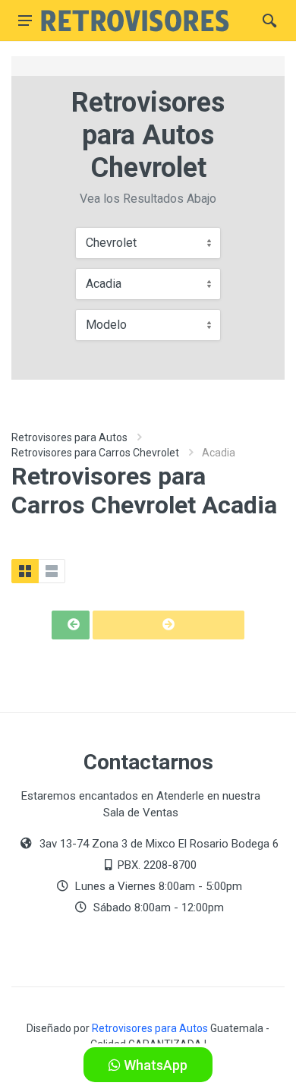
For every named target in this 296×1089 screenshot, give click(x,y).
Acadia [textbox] (103, 283)
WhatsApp (154, 1065)
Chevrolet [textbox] (111, 242)
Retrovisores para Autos (69, 437)
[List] (51, 571)
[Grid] (25, 571)
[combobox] (148, 243)
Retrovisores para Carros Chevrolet (95, 453)
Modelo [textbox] (106, 324)
